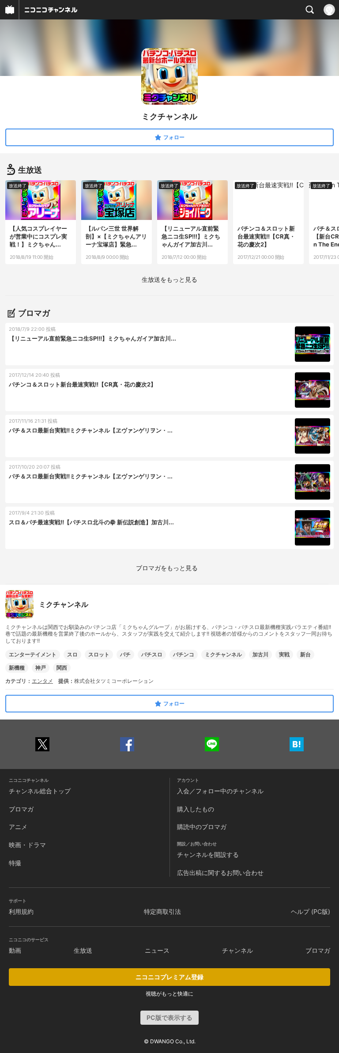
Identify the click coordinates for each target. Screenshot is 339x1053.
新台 (305, 654)
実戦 (284, 654)
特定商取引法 (162, 911)
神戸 (40, 667)
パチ (125, 654)
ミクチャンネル (223, 654)
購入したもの (195, 809)
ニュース (157, 950)
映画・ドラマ (27, 844)
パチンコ (183, 654)
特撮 (15, 863)
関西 (61, 667)
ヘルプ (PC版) (310, 911)
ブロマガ (21, 809)
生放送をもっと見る (169, 279)
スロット (98, 654)
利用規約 (21, 911)
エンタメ (42, 681)
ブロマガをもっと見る (167, 568)
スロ (72, 654)
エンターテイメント (32, 654)
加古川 (260, 654)
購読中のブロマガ (201, 826)
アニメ (18, 826)
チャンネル (237, 950)
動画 (15, 950)
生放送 (83, 950)
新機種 (17, 667)
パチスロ (151, 654)
